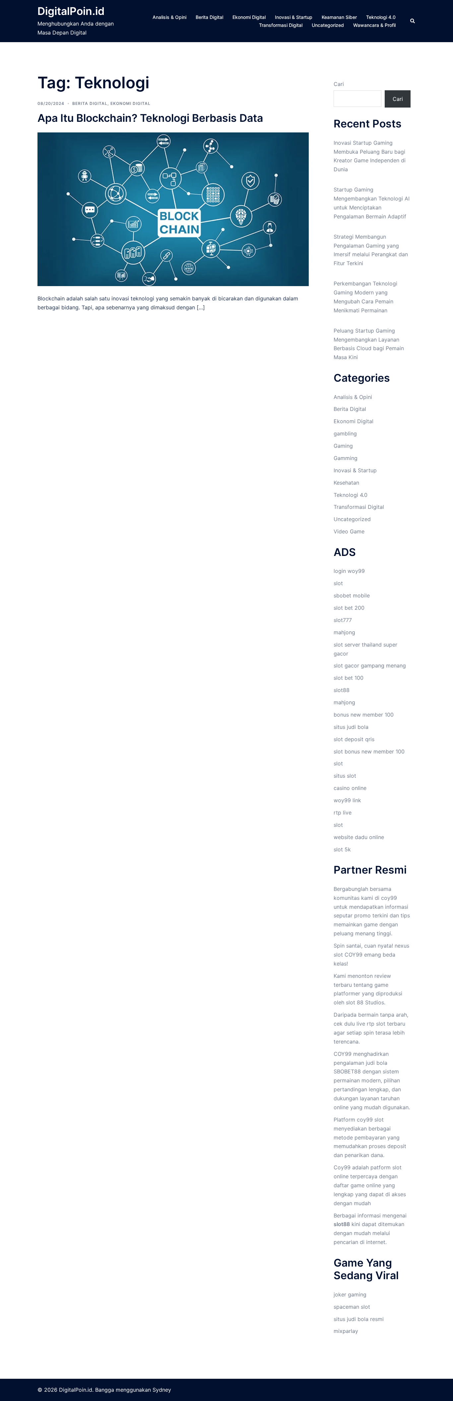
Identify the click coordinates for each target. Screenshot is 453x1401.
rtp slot (376, 1023)
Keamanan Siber (339, 17)
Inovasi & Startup (293, 17)
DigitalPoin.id (70, 11)
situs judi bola (351, 727)
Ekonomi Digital (249, 17)
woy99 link (347, 800)
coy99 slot (370, 1119)
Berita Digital (209, 17)
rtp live (343, 812)
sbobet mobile (352, 595)
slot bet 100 (348, 677)
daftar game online (357, 1185)
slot (338, 583)
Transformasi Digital (280, 25)
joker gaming (350, 1294)
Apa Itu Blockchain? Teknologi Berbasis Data (150, 118)
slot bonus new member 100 (369, 751)
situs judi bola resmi (359, 1319)
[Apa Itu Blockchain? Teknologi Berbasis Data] (173, 208)
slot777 (343, 620)
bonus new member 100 (364, 714)
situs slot (345, 775)
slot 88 (354, 1002)
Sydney (162, 1389)
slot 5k (342, 849)
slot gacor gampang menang (370, 665)
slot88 (342, 690)
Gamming (345, 458)
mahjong (344, 632)
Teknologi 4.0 (381, 17)
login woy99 (349, 571)
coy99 (389, 898)
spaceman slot (352, 1306)
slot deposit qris (354, 739)
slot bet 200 (349, 607)
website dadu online (359, 837)
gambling (345, 433)
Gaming (343, 445)
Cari (339, 84)
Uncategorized (328, 25)
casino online (350, 788)
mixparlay (346, 1331)
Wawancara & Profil (374, 25)
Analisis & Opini (169, 17)
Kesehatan (346, 482)
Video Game (349, 531)
